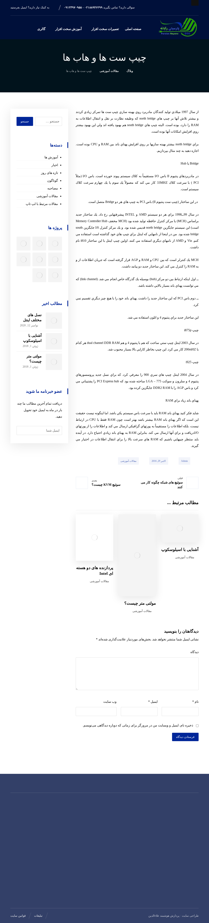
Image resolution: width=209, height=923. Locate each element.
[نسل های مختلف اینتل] (54, 320)
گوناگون (52, 180)
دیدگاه (194, 652)
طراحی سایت (190, 915)
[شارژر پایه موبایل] (55, 259)
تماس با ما (61, 840)
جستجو (25, 121)
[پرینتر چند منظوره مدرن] (55, 244)
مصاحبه (52, 188)
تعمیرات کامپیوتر (90, 827)
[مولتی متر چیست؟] (54, 362)
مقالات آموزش (91, 833)
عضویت (19, 782)
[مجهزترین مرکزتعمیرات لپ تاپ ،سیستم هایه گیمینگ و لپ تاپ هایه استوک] (177, 27)
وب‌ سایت (110, 701)
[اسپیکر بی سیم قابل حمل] (23, 244)
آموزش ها (51, 157)
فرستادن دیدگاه (185, 736)
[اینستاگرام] (195, 891)
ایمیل (153, 701)
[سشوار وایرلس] (39, 244)
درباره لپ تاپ (92, 840)
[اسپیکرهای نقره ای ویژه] (39, 259)
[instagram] (193, 9)
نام (195, 701)
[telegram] (182, 9)
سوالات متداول (58, 846)
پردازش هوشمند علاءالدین (163, 915)
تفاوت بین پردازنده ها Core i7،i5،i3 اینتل (121, 886)
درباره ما (62, 820)
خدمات (63, 827)
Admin (184, 461)
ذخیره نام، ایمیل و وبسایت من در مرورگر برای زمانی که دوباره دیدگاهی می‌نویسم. (138, 725)
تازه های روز (49, 173)
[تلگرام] (189, 891)
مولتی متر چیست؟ (121, 846)
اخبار (54, 165)
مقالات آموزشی (128, 461)
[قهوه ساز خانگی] (39, 275)
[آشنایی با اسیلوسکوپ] (54, 341)
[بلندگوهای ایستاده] (23, 259)
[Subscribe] (22, 430)
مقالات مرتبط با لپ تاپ (42, 204)
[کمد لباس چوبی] (55, 275)
